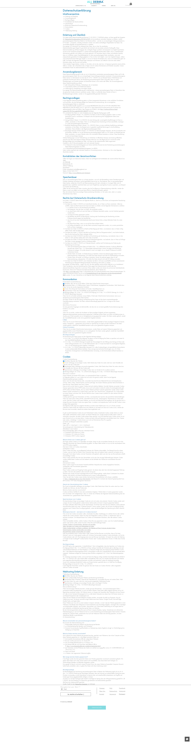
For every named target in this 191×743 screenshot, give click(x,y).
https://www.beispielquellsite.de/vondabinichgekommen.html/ (83, 646)
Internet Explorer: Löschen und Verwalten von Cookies (77, 530)
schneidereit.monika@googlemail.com (77, 169)
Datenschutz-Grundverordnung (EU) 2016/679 (77, 39)
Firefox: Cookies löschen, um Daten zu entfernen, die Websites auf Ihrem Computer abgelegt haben (89, 528)
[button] (131, 3)
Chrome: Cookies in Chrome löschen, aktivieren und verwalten (79, 524)
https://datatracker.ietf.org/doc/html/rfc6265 (77, 479)
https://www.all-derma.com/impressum (79, 173)
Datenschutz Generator (81, 684)
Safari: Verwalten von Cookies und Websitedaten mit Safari (78, 526)
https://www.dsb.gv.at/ (72, 271)
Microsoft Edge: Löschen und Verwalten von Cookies (76, 531)
